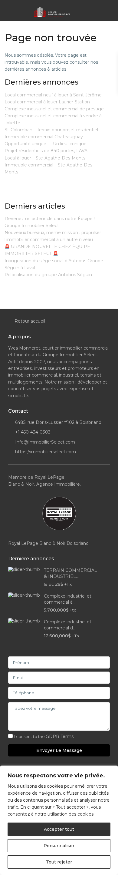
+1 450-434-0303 (33, 432)
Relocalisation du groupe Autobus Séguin (48, 274)
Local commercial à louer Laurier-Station (47, 102)
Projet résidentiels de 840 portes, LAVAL (47, 150)
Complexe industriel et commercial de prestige (54, 109)
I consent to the (44, 736)
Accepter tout (59, 829)
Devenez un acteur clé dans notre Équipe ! (50, 218)
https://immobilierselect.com (45, 451)
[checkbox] (10, 736)
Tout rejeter (59, 862)
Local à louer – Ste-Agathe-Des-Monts (45, 158)
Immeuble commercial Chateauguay (44, 136)
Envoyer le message (59, 750)
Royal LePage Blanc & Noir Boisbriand (48, 543)
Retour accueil (30, 321)
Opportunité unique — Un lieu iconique (46, 143)
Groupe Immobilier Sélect (32, 225)
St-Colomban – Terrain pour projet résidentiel (51, 129)
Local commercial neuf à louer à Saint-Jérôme (53, 95)
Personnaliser (59, 845)
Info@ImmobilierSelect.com (45, 442)
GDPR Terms (60, 736)
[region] (59, 820)
